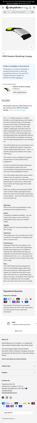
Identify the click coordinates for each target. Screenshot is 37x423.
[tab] (6, 100)
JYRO (3, 53)
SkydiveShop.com (10, 418)
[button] (34, 8)
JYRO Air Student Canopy (17, 110)
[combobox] (18, 12)
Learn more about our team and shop (14, 359)
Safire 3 (19, 256)
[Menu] (3, 8)
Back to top (18, 331)
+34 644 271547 (7, 390)
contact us (19, 78)
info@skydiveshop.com (9, 393)
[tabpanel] (18, 194)
